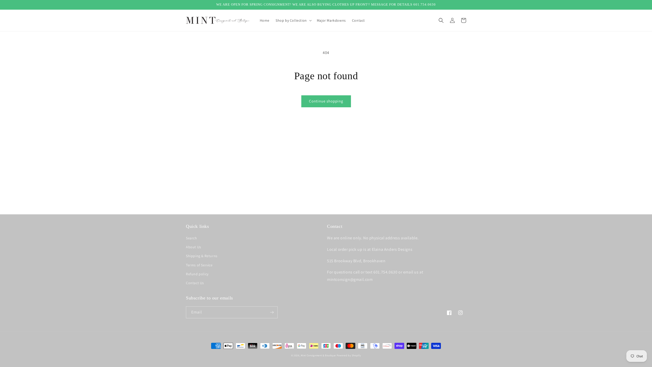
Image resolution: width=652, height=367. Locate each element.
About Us (193, 247)
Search (191, 238)
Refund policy (197, 274)
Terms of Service (199, 265)
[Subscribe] (271, 312)
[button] (293, 20)
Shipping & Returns (202, 256)
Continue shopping (326, 101)
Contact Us (195, 283)
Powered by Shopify (349, 355)
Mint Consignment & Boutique (318, 355)
